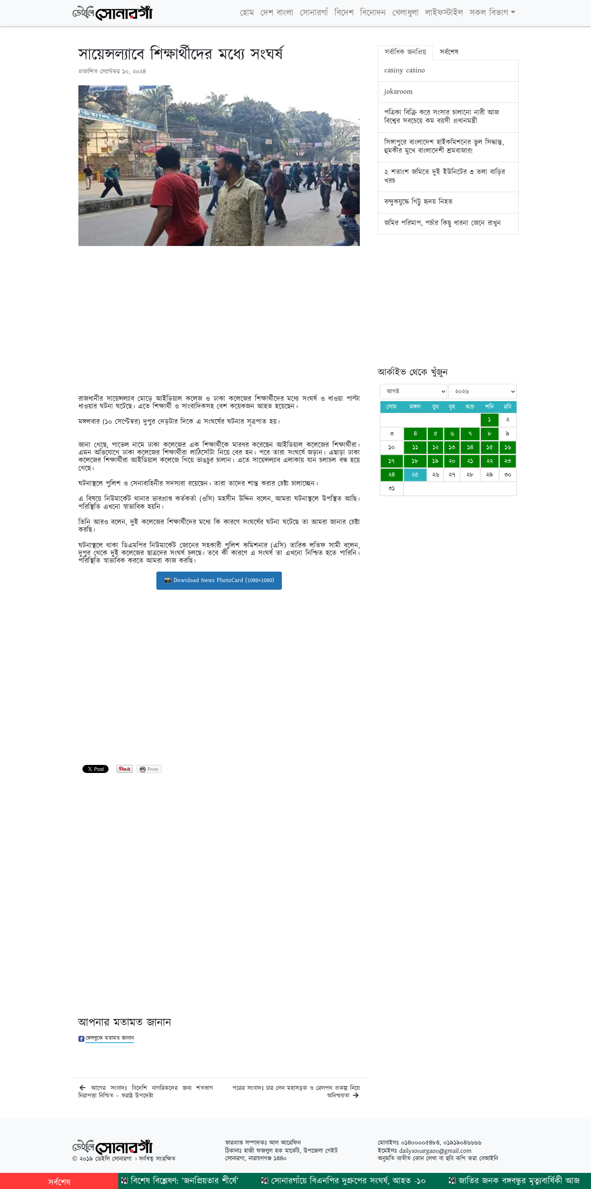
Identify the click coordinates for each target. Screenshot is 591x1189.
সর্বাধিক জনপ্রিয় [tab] (405, 52)
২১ (470, 461)
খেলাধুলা (405, 13)
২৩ (507, 461)
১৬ (508, 447)
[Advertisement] (219, 308)
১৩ (452, 447)
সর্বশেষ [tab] (449, 52)
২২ (489, 461)
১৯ (435, 461)
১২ (436, 447)
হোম (247, 13)
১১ (415, 447)
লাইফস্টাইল (444, 13)
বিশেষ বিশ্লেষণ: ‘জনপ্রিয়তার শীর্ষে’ (164, 1181)
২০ (452, 461)
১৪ (470, 447)
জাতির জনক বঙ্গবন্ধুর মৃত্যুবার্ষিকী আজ (498, 1181)
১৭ (391, 461)
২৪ (391, 475)
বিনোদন (373, 13)
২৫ (415, 475)
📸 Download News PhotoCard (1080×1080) (219, 580)
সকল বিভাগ (489, 13)
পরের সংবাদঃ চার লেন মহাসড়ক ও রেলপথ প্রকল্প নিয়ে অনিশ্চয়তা (296, 1092)
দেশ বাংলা (277, 13)
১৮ (415, 461)
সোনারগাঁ (314, 13)
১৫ (489, 447)
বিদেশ (344, 13)
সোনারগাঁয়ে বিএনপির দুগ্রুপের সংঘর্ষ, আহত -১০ (328, 1181)
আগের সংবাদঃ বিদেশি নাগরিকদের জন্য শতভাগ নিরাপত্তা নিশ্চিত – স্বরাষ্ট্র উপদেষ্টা (145, 1092)
